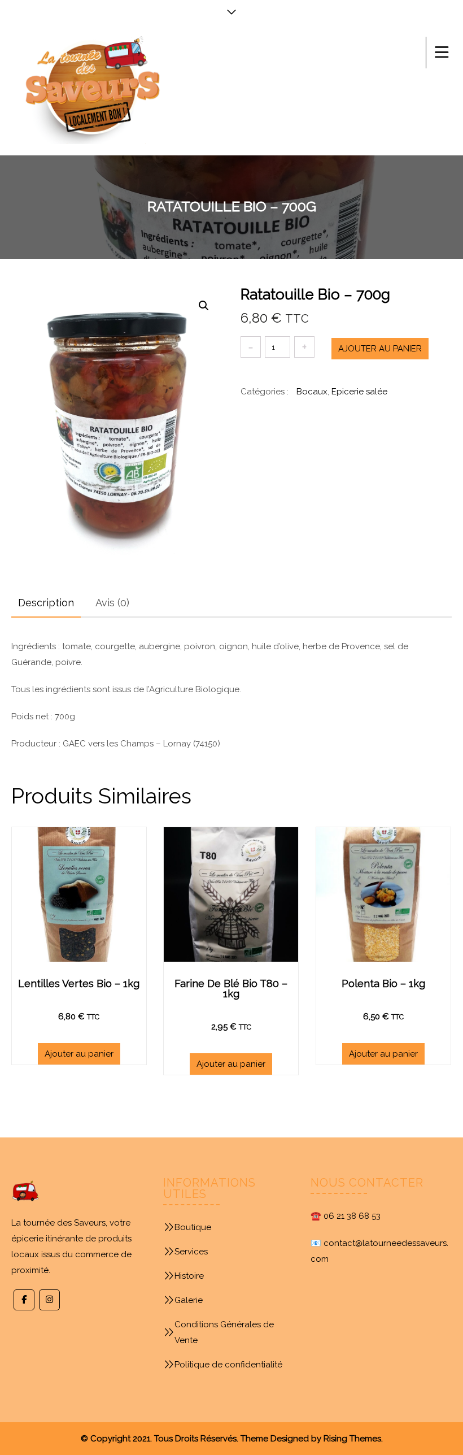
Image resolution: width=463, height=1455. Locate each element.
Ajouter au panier (380, 349)
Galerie (188, 1300)
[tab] (46, 602)
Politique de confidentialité (228, 1365)
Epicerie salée (359, 391)
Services (191, 1251)
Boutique (192, 1227)
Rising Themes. (353, 1439)
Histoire (189, 1276)
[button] (204, 306)
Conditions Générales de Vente (224, 1332)
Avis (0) (112, 603)
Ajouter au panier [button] (79, 1054)
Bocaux (311, 391)
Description (46, 603)
